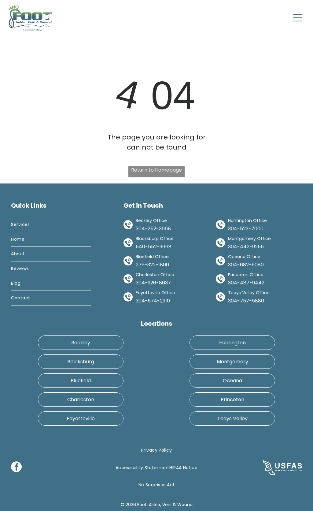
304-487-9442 (246, 282)
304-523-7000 (245, 228)
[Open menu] (297, 17)
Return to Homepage (156, 169)
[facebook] (16, 467)
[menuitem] (50, 224)
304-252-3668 (153, 228)
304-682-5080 (246, 264)
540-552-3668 (153, 246)
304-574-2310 (153, 300)
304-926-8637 (153, 282)
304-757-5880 (246, 300)
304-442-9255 (246, 246)
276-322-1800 (152, 264)
